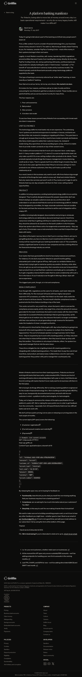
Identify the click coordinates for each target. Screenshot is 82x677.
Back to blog (10, 12)
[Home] (10, 3)
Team (45, 613)
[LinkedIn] (45, 663)
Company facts (48, 631)
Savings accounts (9, 622)
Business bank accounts (11, 613)
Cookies (6, 646)
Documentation (48, 646)
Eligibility (6, 655)
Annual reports (48, 628)
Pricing (6, 610)
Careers (45, 619)
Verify (6, 628)
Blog (44, 625)
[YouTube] (49, 663)
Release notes (47, 649)
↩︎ (69, 549)
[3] (31, 433)
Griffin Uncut (47, 622)
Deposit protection (10, 652)
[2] (51, 428)
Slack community (48, 655)
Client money (8, 616)
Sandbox (6, 649)
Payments (7, 631)
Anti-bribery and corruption (12, 664)
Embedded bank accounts (12, 625)
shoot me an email (70, 534)
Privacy (6, 643)
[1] (39, 424)
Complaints (7, 658)
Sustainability (8, 661)
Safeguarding (8, 619)
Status (45, 652)
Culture (45, 616)
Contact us (46, 634)
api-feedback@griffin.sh (28, 519)
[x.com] (53, 663)
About (45, 610)
